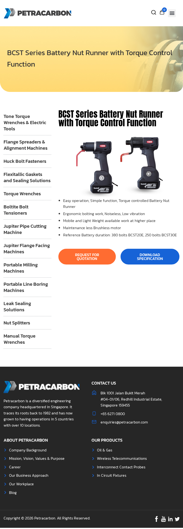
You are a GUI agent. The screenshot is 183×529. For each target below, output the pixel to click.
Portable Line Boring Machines (26, 287)
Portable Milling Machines (21, 268)
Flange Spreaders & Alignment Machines (25, 145)
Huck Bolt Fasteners (25, 161)
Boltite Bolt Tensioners (16, 210)
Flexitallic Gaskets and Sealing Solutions (27, 177)
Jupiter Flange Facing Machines (27, 248)
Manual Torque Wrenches (20, 339)
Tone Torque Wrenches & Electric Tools (25, 122)
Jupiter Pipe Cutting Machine (25, 229)
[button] (172, 13)
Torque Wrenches (22, 193)
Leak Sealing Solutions (17, 306)
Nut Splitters (17, 322)
